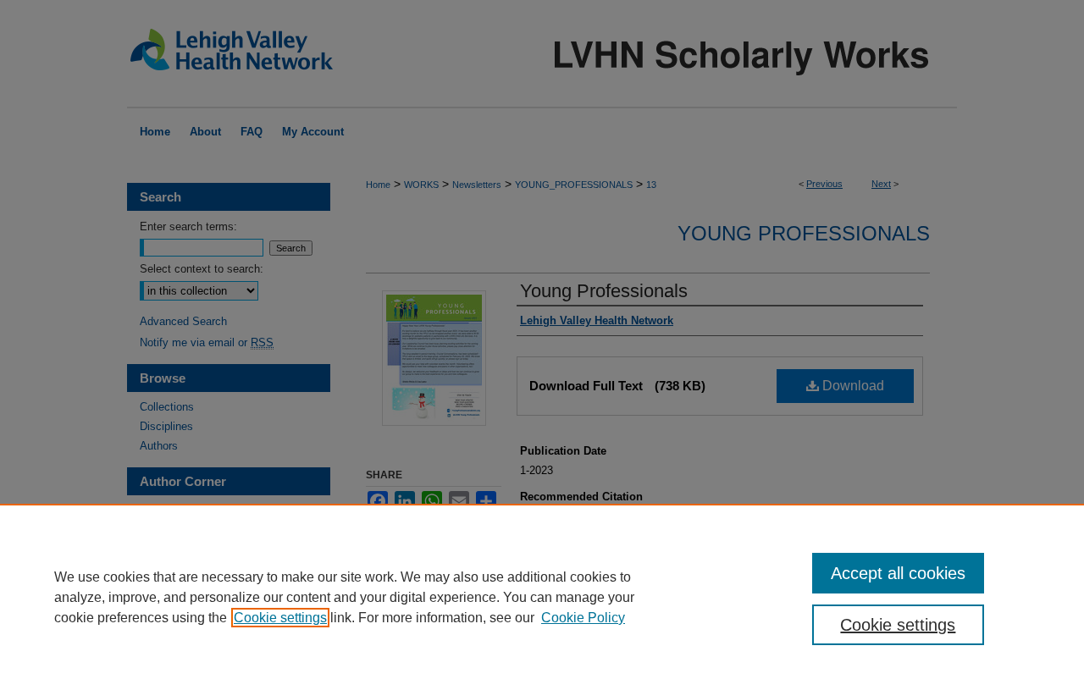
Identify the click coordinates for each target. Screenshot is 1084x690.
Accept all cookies (898, 573)
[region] (542, 597)
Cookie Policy (583, 617)
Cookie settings (280, 617)
